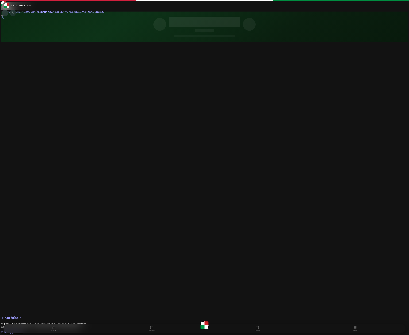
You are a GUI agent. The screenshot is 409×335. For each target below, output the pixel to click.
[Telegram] (14, 318)
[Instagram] (11, 318)
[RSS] (20, 318)
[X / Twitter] (5, 318)
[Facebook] (2, 318)
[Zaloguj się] (2, 18)
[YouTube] (8, 318)
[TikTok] (17, 318)
